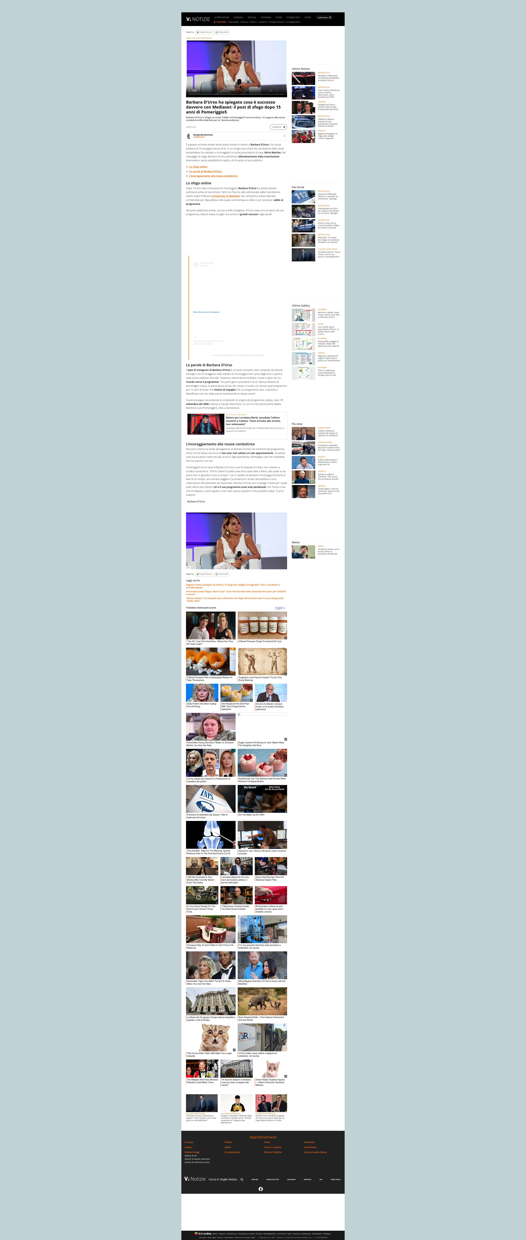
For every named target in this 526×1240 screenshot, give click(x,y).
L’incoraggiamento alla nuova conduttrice (213, 175)
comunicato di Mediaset (225, 196)
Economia (309, 1142)
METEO (321, 546)
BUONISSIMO (317, 1234)
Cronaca (189, 1142)
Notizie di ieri (191, 1155)
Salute (228, 1147)
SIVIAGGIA (296, 1234)
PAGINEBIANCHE (269, 1234)
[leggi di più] (284, 135)
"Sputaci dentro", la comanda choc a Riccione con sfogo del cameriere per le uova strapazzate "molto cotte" (234, 599)
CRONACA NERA (324, 428)
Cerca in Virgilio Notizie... (224, 1179)
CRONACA (238, 17)
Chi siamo (202, 1237)
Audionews (323, 17)
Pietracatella (234, 22)
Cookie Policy (228, 1237)
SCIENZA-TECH (293, 17)
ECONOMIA (266, 17)
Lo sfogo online (198, 166)
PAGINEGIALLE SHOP (247, 1234)
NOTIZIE (201, 19)
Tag (320, 1179)
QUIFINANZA (306, 1234)
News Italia (336, 1179)
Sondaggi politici (293, 22)
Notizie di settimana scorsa (197, 1162)
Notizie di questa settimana (197, 1159)
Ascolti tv (263, 22)
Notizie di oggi (192, 1152)
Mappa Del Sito (272, 1179)
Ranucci (254, 22)
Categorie (291, 1179)
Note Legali (212, 1237)
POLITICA (252, 17)
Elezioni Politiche (273, 1152)
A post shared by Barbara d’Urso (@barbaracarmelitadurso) (238, 355)
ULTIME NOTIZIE (221, 17)
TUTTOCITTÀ (282, 1234)
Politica (228, 1142)
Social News (310, 1147)
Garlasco (244, 22)
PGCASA (259, 1234)
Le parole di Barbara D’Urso (205, 171)
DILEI (289, 1234)
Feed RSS (254, 1179)
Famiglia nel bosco (276, 22)
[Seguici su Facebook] (261, 1190)
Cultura (188, 1147)
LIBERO (215, 1234)
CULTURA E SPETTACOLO (202, 38)
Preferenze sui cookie (242, 1237)
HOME (188, 38)
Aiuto (253, 1237)
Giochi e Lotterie (272, 1147)
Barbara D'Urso (196, 501)
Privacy (219, 1237)
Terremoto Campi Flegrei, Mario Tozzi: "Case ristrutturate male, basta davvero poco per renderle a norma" (236, 593)
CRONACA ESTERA (325, 442)
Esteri (267, 1142)
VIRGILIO (222, 1234)
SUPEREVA (327, 1234)
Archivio (307, 1179)
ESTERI (279, 17)
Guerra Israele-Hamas (315, 1152)
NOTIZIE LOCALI (324, 73)
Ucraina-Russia (232, 1152)
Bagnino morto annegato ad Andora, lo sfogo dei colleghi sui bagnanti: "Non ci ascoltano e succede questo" (233, 586)
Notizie (198, 1179)
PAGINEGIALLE (232, 1234)
